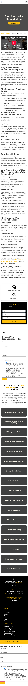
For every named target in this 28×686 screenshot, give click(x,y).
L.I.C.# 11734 (14, 600)
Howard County (8, 628)
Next (4, 379)
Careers (6, 619)
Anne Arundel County (9, 634)
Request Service (14, 298)
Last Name (5, 346)
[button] (26, 2)
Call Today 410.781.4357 (14, 589)
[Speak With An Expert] (14, 287)
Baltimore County (8, 633)
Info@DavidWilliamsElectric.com (14, 591)
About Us (6, 616)
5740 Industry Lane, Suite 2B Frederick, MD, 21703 (14, 598)
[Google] (18, 586)
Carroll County (7, 629)
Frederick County (8, 626)
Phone (4, 355)
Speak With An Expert (14, 290)
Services (8, 33)
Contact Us (7, 612)
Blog (5, 621)
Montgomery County (9, 631)
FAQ (5, 617)
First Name (5, 342)
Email (4, 351)
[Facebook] (10, 586)
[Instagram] (13, 586)
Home (2, 33)
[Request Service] (14, 294)
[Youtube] (15, 586)
